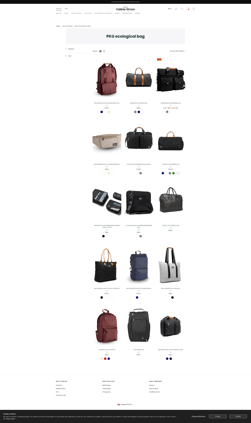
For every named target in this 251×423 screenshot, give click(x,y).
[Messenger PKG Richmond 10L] (170, 79)
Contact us (59, 385)
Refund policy (106, 385)
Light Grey (105, 297)
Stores (137, 13)
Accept (217, 416)
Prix (69, 56)
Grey (135, 112)
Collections (76, 13)
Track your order (61, 395)
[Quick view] (119, 99)
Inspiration (127, 13)
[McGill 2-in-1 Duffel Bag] (170, 201)
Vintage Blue (112, 297)
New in (58, 13)
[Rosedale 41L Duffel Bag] (138, 79)
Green (173, 173)
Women (58, 9)
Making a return (60, 389)
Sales (66, 13)
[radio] (100, 51)
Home (58, 26)
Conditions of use (154, 392)
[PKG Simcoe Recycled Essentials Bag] (170, 325)
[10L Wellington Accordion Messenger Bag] (138, 201)
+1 (177, 173)
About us (152, 385)
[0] (188, 9)
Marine (101, 112)
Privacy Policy (10, 418)
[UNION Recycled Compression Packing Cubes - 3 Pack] (107, 201)
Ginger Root (107, 236)
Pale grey (170, 111)
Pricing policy (106, 392)
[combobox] (177, 51)
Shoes (117, 13)
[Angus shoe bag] (138, 325)
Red (105, 358)
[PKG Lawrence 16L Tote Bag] (170, 264)
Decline (238, 416)
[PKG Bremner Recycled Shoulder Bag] (107, 140)
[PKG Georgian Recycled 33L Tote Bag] (107, 264)
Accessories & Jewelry (103, 13)
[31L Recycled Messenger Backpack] (138, 140)
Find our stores (153, 389)
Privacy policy (107, 389)
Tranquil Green (108, 297)
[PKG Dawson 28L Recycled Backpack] (138, 264)
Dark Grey (174, 358)
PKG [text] (107, 105)
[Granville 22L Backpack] (107, 325)
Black (103, 236)
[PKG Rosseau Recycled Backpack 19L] (107, 79)
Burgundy (112, 112)
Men (66, 9)
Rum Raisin (110, 236)
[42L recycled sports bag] (170, 140)
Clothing (88, 13)
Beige (108, 112)
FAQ (57, 392)
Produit (71, 49)
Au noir (105, 112)
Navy (167, 358)
